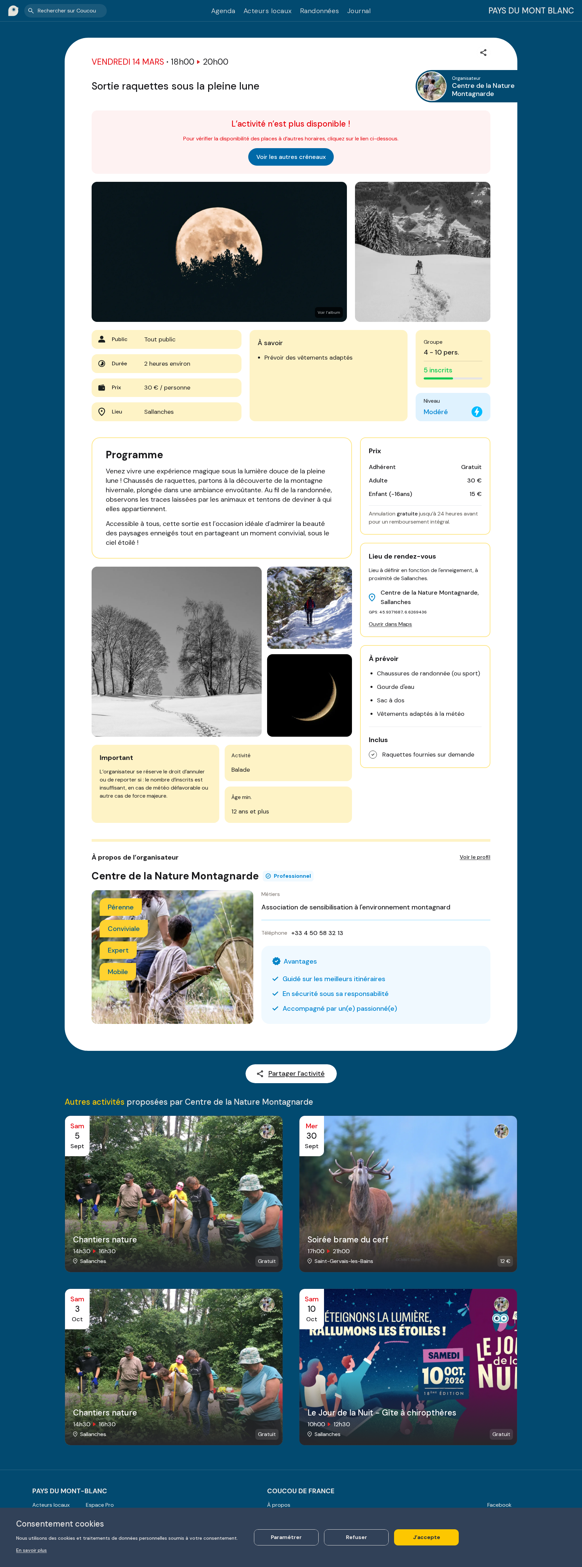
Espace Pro (100, 1504)
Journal (359, 10)
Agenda (223, 10)
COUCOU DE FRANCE (300, 1491)
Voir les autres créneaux (291, 157)
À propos (278, 1504)
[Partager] (483, 52)
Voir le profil (475, 857)
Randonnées (319, 10)
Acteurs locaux (268, 10)
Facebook (499, 1504)
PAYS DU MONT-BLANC (69, 1491)
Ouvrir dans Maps (390, 624)
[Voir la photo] (422, 251)
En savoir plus (31, 1550)
